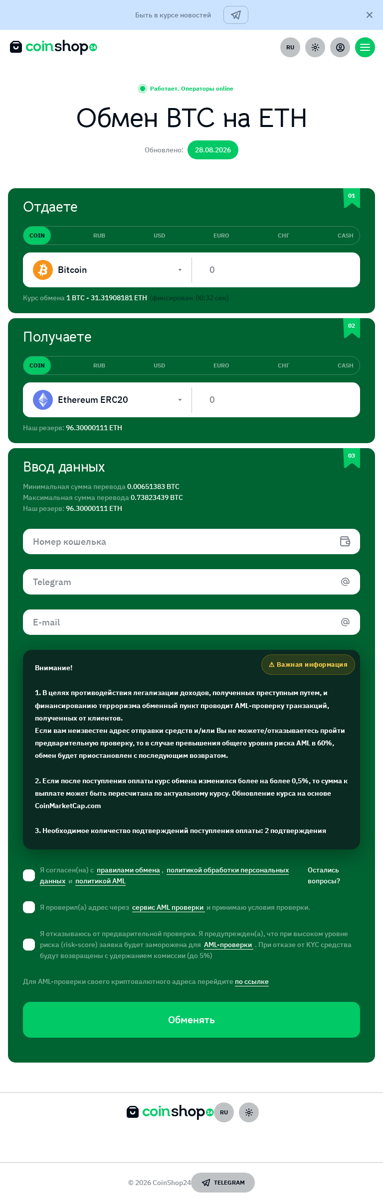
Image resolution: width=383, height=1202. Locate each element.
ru (290, 47)
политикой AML (100, 880)
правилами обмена (128, 869)
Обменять (191, 1019)
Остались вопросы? (324, 875)
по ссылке (252, 981)
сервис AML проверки (168, 907)
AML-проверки (228, 944)
